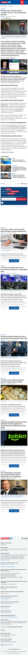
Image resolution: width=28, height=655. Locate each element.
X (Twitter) (7, 564)
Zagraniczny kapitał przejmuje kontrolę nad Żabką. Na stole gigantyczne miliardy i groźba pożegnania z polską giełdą (14, 424)
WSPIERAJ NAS (10, 644)
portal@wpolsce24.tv (8, 597)
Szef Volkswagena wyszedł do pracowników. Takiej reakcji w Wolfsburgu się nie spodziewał (11, 474)
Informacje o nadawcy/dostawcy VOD (14, 653)
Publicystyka (14, 165)
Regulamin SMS (23, 651)
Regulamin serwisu (16, 651)
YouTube (12, 564)
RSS (3, 651)
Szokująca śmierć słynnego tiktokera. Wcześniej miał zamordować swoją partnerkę (19, 176)
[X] (8, 18)
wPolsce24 (3, 16)
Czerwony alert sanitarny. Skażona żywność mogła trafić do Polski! (12, 381)
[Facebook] (6, 18)
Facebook (3, 564)
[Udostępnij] (10, 18)
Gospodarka (10, 6)
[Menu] (26, 2)
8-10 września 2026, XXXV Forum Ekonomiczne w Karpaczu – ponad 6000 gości (14, 269)
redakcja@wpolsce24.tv (8, 603)
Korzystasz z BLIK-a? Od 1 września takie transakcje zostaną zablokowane (13, 230)
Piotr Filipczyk (3, 340)
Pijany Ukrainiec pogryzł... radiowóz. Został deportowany (19, 160)
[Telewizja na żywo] (22, 2)
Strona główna (4, 6)
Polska (13, 158)
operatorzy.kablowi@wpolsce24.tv (11, 616)
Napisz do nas (7, 559)
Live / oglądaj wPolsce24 (10, 566)
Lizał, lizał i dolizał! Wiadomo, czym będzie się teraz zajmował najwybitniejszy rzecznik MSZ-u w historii (19, 169)
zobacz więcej (14, 260)
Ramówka (2, 566)
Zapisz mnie (21, 199)
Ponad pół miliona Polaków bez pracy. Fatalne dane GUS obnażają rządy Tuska (14, 337)
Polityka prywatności (8, 651)
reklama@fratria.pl (7, 612)
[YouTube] (26, 538)
